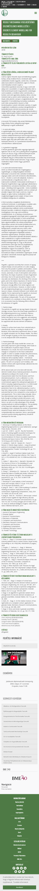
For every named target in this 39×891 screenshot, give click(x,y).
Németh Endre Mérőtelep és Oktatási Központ (17, 757)
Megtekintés (6, 41)
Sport (19, 832)
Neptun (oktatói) (19, 802)
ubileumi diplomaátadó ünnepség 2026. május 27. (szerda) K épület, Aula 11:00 (20, 683)
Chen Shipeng (6, 617)
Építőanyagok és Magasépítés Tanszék (15, 711)
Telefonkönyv (21, 4)
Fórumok (5, 787)
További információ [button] (20, 882)
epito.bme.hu (10, 1)
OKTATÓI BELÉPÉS (6, 4)
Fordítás (15, 41)
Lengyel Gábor (7, 621)
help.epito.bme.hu (7, 3)
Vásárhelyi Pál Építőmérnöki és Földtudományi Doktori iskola (18, 762)
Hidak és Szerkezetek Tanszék (13, 726)
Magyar (5, 6)
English (34, 4)
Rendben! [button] (19, 887)
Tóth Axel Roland (8, 623)
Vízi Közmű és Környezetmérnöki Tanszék (16, 747)
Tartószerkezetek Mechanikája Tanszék (16, 731)
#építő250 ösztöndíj (9, 646)
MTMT (4, 68)
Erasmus (19, 825)
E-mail (13, 4)
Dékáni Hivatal (8, 752)
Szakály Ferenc (7, 619)
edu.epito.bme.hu (21, 1)
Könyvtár (19, 836)
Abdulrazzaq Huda (8, 626)
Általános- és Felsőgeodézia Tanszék (15, 706)
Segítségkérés (19, 812)
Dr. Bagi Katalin (7, 56)
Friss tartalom (7, 789)
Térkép (28, 4)
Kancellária (19, 809)
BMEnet (20, 848)
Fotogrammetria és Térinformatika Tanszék (17, 716)
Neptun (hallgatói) (19, 829)
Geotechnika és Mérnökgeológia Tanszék (16, 721)
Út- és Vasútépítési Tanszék (12, 736)
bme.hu (3, 1)
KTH (19, 822)
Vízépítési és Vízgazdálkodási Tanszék (15, 742)
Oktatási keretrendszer (19, 845)
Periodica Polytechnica (19, 855)
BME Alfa (19, 859)
